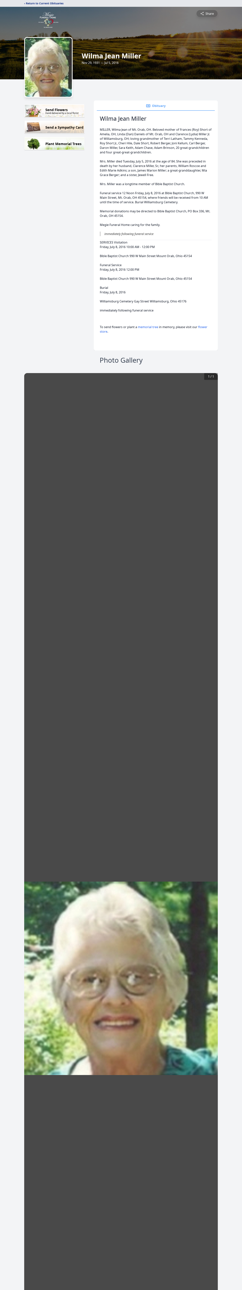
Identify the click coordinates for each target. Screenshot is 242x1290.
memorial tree (148, 327)
